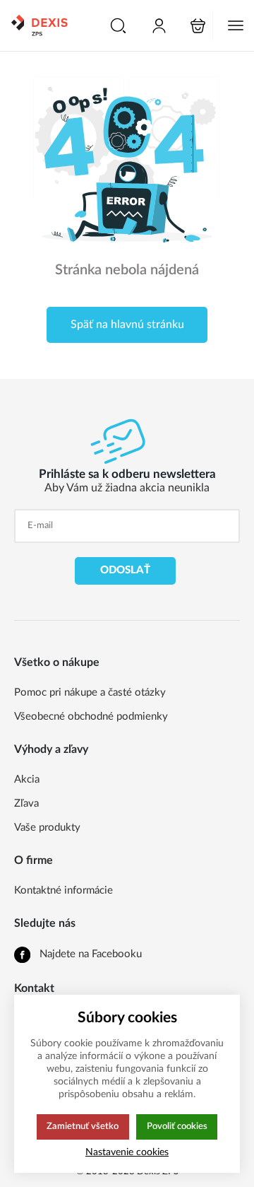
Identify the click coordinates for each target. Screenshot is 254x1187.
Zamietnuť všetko (83, 1126)
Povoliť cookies (177, 1126)
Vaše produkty (47, 827)
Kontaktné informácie (63, 890)
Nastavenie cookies (127, 1152)
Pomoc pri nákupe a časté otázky (90, 692)
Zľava (26, 803)
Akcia (27, 779)
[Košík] (198, 26)
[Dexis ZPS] (39, 25)
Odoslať (125, 570)
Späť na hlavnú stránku (127, 324)
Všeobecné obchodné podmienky (91, 716)
